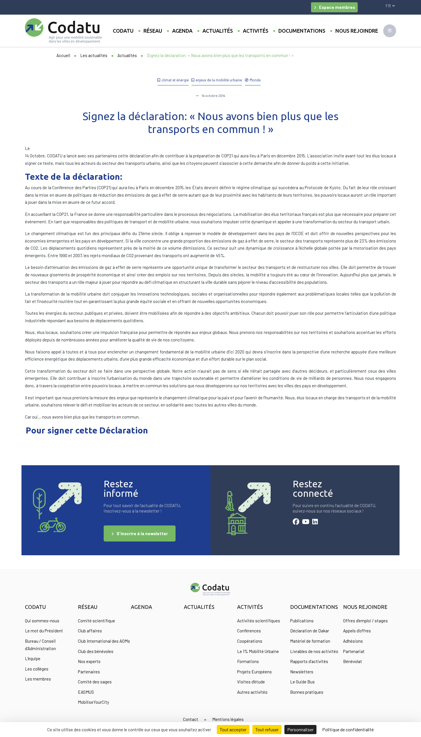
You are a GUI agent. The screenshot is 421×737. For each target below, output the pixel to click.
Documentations (301, 31)
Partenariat (354, 651)
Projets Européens (254, 671)
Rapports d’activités (309, 661)
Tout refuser (267, 729)
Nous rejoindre (356, 31)
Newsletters (301, 671)
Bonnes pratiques (306, 692)
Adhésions (353, 641)
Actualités (217, 31)
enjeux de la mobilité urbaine (219, 79)
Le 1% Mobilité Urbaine (258, 651)
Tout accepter (233, 729)
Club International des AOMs (104, 641)
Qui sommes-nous (42, 620)
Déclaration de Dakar (309, 630)
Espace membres (337, 7)
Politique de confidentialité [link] (348, 729)
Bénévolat (352, 661)
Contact (190, 719)
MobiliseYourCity (93, 702)
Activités (255, 31)
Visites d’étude (251, 681)
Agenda (182, 31)
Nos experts (89, 661)
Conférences (249, 630)
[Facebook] (296, 522)
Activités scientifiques (258, 620)
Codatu (123, 31)
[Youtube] (305, 522)
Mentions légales (228, 719)
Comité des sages (95, 681)
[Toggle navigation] (389, 30)
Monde (255, 79)
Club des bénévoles (95, 651)
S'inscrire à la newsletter (142, 533)
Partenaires (89, 671)
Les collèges (36, 668)
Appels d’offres (357, 630)
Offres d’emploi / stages (365, 620)
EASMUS (86, 692)
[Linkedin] (315, 522)
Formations (248, 661)
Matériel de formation (310, 641)
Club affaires (90, 630)
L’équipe (32, 658)
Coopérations (249, 641)
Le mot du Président (44, 630)
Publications (302, 620)
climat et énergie (175, 79)
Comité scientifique (96, 620)
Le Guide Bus (302, 681)
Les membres (38, 678)
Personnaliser (300, 729)
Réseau (152, 31)
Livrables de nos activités (314, 651)
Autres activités (252, 692)
